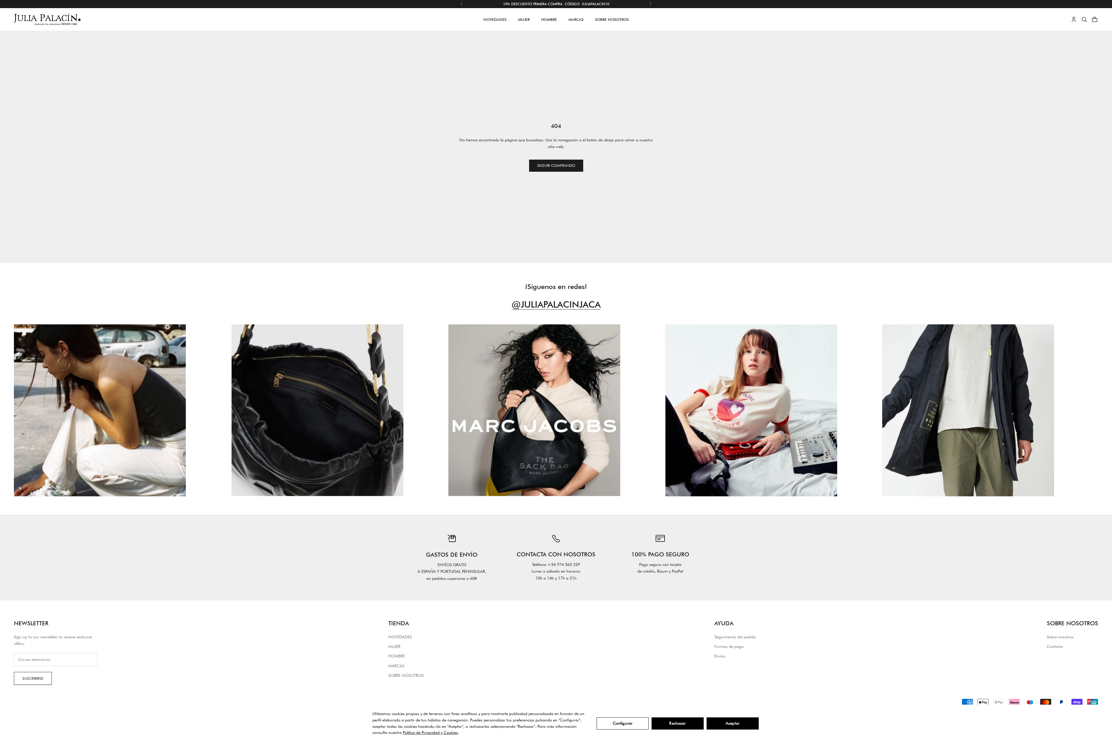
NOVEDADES (494, 19)
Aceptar (733, 723)
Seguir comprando (556, 165)
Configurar (622, 723)
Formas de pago (729, 646)
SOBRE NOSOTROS (612, 19)
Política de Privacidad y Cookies (430, 732)
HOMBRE (549, 19)
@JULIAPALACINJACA (556, 304)
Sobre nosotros (1060, 637)
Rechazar (677, 723)
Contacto (1055, 646)
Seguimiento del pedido (735, 637)
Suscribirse (32, 678)
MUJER (524, 19)
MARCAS (576, 19)
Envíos (719, 656)
